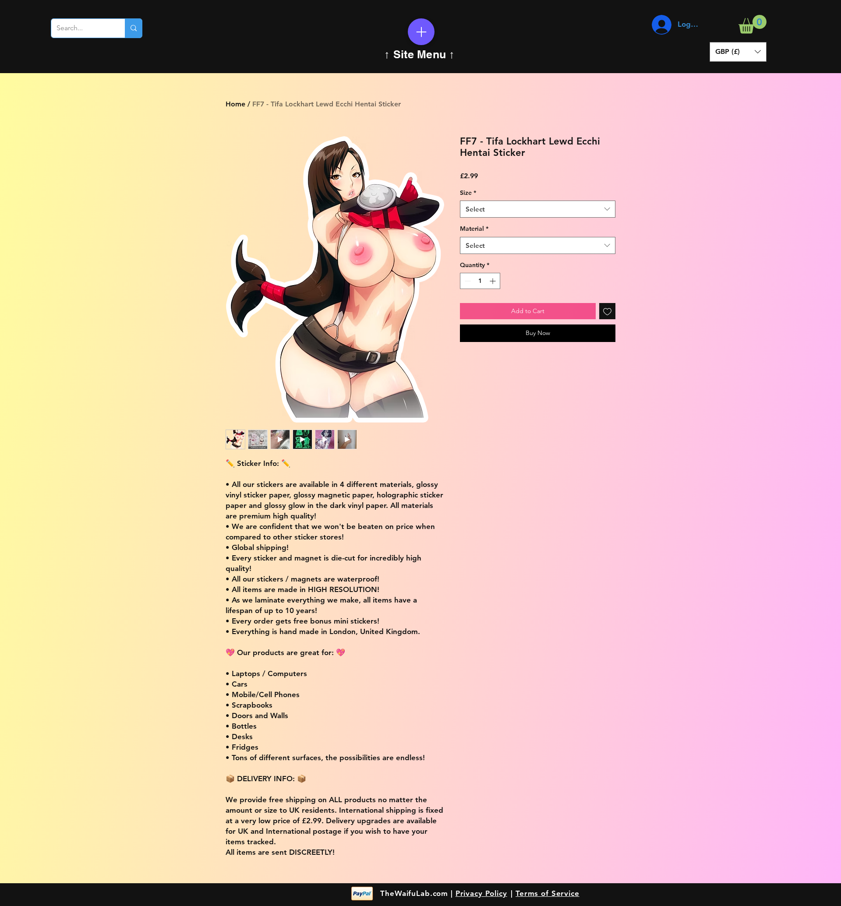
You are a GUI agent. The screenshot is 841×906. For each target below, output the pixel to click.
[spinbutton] (480, 281)
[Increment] (493, 281)
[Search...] (133, 28)
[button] (753, 24)
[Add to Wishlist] (607, 311)
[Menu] (421, 31)
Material (474, 229)
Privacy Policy (481, 893)
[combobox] (537, 209)
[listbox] (738, 52)
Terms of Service (548, 893)
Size (468, 193)
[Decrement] (466, 281)
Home (235, 104)
